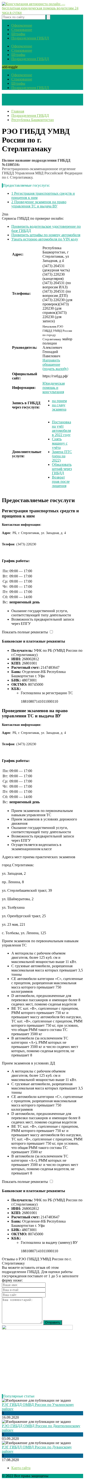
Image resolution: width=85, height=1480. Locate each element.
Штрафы (18, 34)
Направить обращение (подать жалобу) (55, 364)
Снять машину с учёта (60, 443)
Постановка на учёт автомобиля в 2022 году (61, 428)
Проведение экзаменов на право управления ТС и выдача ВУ (38, 204)
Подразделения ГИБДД (30, 38)
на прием (59, 401)
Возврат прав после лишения (61, 481)
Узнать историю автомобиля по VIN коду (44, 239)
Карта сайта (20, 1468)
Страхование (21, 30)
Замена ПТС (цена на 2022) (62, 456)
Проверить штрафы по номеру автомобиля (45, 235)
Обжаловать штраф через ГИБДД (62, 468)
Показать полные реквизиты (25, 632)
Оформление (21, 25)
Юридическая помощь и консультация (53, 387)
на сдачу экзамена (59, 407)
